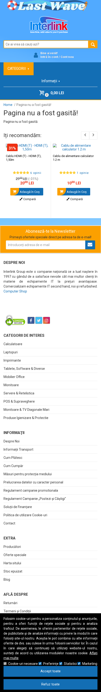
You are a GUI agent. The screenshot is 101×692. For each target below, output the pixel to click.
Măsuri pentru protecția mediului (28, 474)
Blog (7, 579)
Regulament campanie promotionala (31, 490)
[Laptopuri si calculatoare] (33, 308)
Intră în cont (49, 57)
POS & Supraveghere (19, 401)
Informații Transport (18, 449)
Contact (9, 523)
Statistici (70, 664)
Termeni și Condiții (17, 611)
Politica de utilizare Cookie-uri (25, 515)
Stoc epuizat (13, 571)
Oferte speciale (15, 555)
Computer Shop (15, 291)
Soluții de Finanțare (18, 507)
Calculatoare (13, 344)
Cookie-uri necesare (23, 664)
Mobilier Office (14, 377)
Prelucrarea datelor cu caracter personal (33, 482)
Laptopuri (11, 352)
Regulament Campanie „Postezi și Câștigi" (35, 499)
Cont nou (67, 57)
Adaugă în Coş (29, 192)
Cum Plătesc (13, 458)
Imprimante (12, 360)
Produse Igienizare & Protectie (26, 418)
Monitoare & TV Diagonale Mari (26, 409)
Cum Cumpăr (13, 466)
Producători (12, 547)
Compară (29, 199)
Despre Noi (11, 441)
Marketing (89, 664)
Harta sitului (12, 563)
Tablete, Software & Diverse (24, 368)
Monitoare (11, 385)
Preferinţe (50, 664)
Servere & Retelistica (19, 393)
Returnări (10, 603)
